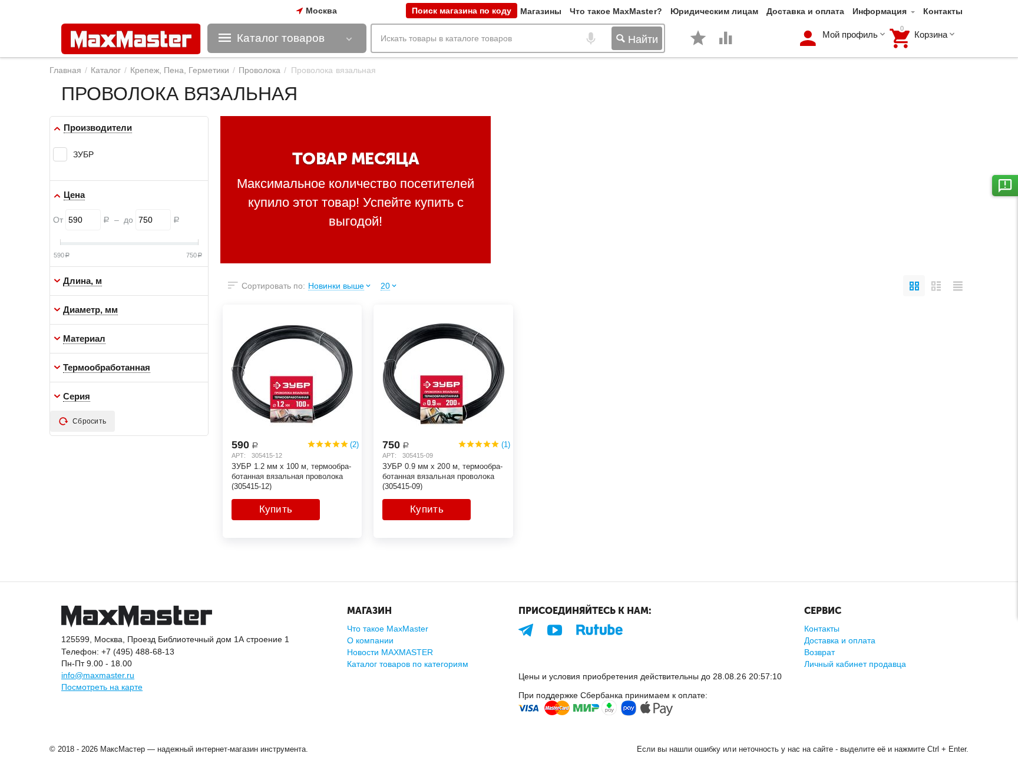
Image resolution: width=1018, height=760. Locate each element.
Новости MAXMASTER (390, 652)
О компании (370, 640)
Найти (641, 39)
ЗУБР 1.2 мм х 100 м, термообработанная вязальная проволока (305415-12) (291, 476)
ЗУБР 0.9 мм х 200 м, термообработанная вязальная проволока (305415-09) (442, 476)
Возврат (819, 652)
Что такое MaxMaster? (616, 11)
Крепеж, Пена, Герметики (179, 70)
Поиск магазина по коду (461, 10)
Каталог (106, 70)
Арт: (239, 455)
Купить (276, 509)
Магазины (540, 11)
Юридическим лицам (714, 11)
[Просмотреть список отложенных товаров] (698, 44)
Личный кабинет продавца (855, 664)
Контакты (943, 11)
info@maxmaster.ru (97, 675)
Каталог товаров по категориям (407, 664)
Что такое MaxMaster (387, 628)
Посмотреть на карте (102, 687)
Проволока (259, 70)
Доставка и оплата (805, 11)
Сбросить (89, 421)
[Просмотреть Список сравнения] (725, 44)
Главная (65, 70)
